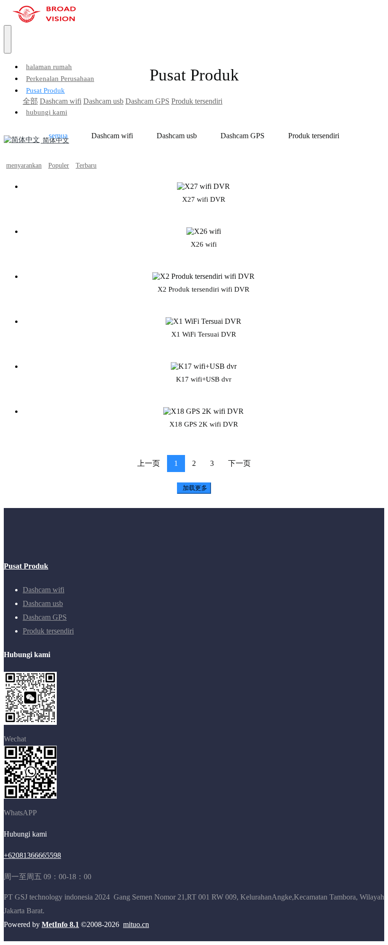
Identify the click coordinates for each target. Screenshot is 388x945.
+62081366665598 (32, 855)
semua (58, 136)
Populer (58, 165)
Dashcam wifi (112, 136)
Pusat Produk (26, 566)
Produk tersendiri (313, 136)
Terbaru (86, 165)
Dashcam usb (177, 136)
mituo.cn (136, 924)
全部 (30, 101)
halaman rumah (49, 67)
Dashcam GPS (242, 136)
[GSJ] (197, 14)
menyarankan (24, 165)
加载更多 (194, 487)
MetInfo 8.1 (60, 924)
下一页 (239, 463)
